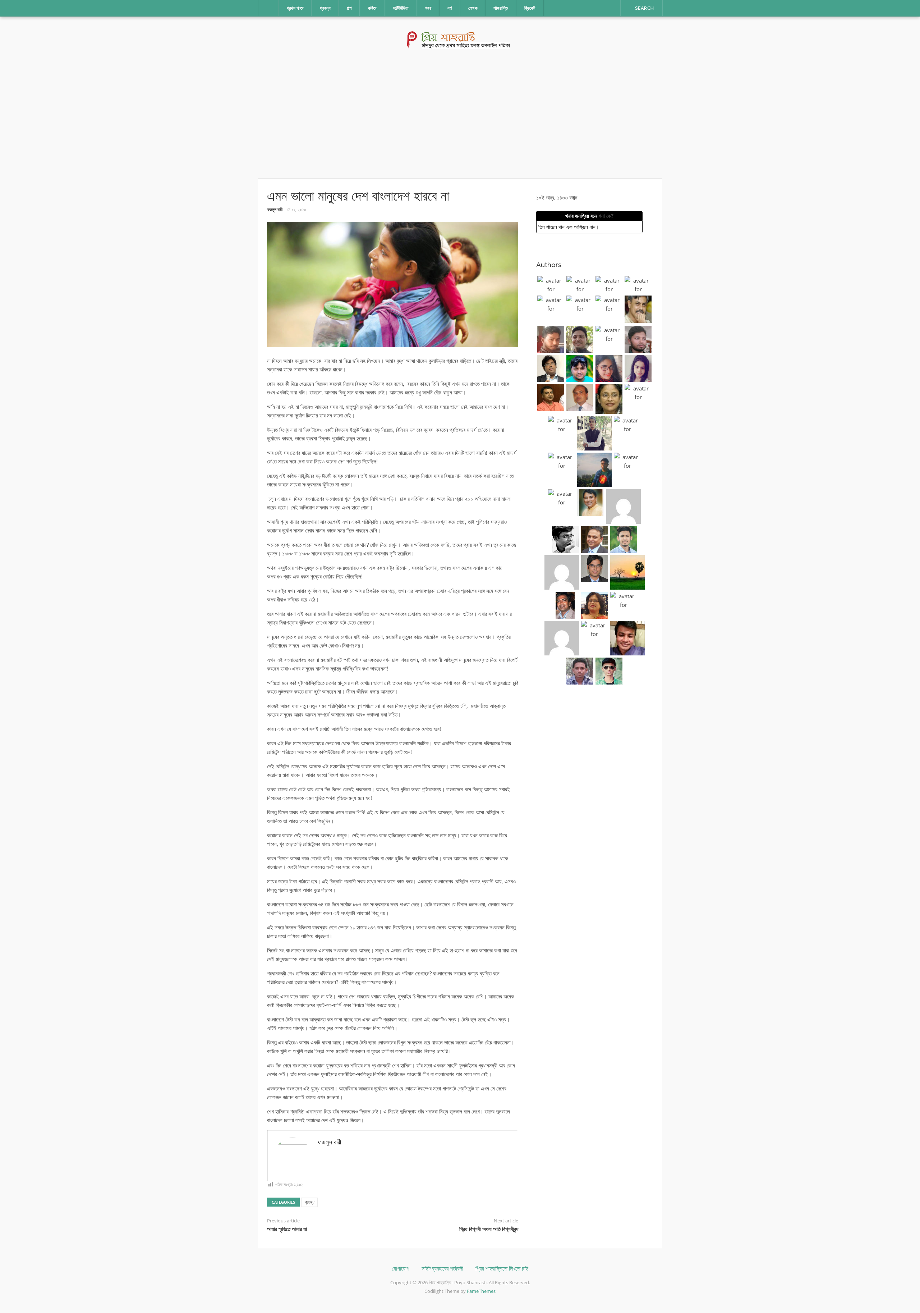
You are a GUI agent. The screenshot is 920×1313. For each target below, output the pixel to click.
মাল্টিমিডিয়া (401, 8)
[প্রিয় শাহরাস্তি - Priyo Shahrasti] (460, 39)
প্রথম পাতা (295, 8)
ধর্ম (449, 8)
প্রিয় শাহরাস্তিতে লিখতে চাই (501, 1268)
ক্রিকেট (529, 8)
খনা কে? (606, 215)
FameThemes (481, 1291)
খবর (428, 8)
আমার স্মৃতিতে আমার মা (287, 1229)
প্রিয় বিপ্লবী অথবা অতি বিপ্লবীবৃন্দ (488, 1229)
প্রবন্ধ (325, 8)
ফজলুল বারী (274, 209)
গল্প (349, 8)
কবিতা (372, 8)
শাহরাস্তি (500, 8)
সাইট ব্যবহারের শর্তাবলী (442, 1268)
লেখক (472, 8)
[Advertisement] (460, 113)
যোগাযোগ (400, 1268)
